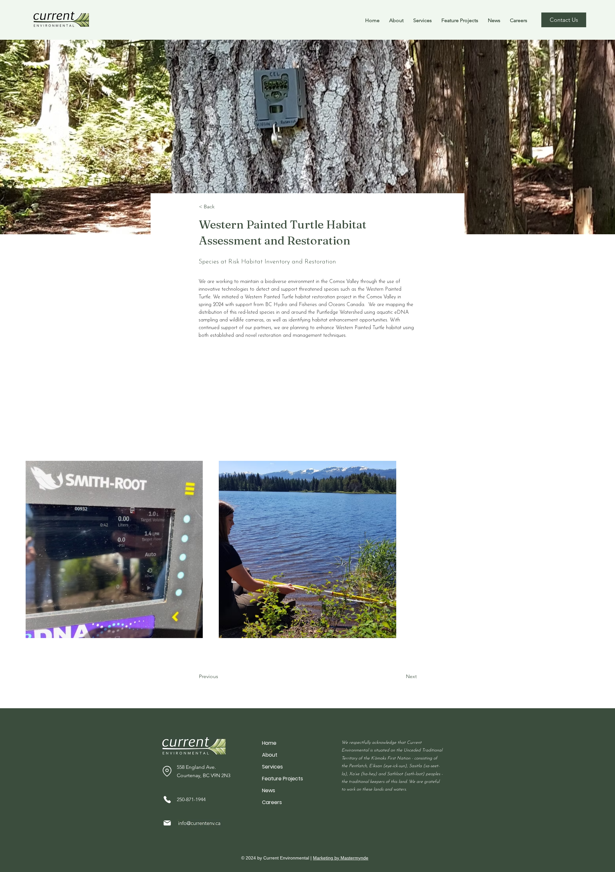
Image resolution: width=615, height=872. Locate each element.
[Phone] (167, 799)
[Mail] (167, 823)
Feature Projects (282, 778)
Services (272, 766)
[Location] (167, 771)
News (268, 790)
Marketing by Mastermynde (340, 857)
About (269, 755)
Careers (272, 802)
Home (269, 743)
